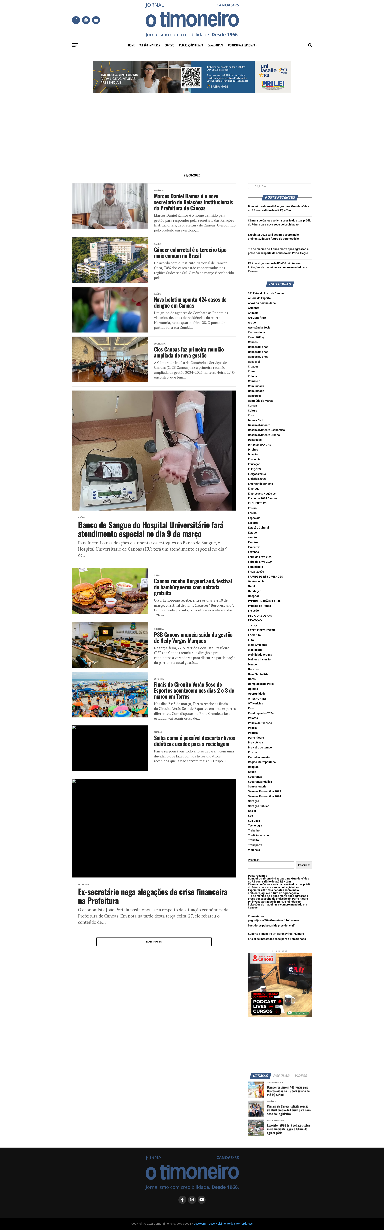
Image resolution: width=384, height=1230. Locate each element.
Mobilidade (255, 650)
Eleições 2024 (257, 474)
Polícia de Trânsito (260, 723)
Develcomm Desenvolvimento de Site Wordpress (223, 1223)
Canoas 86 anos (258, 352)
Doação (253, 454)
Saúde (252, 772)
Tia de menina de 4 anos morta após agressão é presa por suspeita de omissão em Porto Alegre (278, 897)
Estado (252, 532)
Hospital (253, 596)
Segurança (255, 776)
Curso (251, 415)
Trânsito (253, 840)
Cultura (252, 410)
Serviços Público (258, 806)
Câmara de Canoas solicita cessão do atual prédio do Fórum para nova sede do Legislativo (279, 886)
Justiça (252, 625)
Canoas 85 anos (258, 347)
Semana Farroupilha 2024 (264, 796)
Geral (251, 586)
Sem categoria (257, 786)
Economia (254, 459)
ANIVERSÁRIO (257, 318)
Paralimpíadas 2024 (261, 713)
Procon (252, 752)
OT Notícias (255, 703)
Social (252, 811)
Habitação (254, 591)
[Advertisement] (192, 139)
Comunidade (256, 386)
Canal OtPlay (256, 337)
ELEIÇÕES (254, 469)
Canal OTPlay (215, 45)
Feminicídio (255, 567)
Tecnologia (255, 825)
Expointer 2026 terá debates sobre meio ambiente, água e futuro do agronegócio (273, 891)
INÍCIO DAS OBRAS (260, 615)
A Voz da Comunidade (262, 303)
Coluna (252, 376)
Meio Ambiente (257, 645)
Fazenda (253, 552)
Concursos (254, 396)
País (251, 708)
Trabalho (254, 830)
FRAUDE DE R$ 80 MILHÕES (265, 576)
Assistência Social (259, 327)
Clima (251, 371)
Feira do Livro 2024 (260, 562)
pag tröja (253, 920)
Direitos (253, 449)
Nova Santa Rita (258, 674)
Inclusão (253, 610)
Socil (251, 815)
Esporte (253, 523)
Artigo (252, 322)
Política (253, 733)
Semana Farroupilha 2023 (264, 791)
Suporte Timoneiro (260, 934)
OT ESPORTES (257, 698)
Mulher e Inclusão (259, 659)
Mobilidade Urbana (260, 654)
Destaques (255, 440)
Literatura (254, 635)
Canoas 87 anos (258, 357)
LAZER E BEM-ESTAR (261, 630)
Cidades (253, 366)
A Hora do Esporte (259, 298)
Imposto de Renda (259, 606)
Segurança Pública (260, 781)
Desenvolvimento (259, 425)
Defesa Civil (255, 420)
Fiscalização (256, 571)
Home (131, 45)
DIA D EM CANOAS (259, 445)
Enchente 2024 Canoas (262, 498)
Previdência (255, 742)
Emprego (253, 488)
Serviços (253, 801)
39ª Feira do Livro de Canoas (266, 293)
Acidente (253, 308)
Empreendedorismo (260, 484)
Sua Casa (254, 820)
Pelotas (253, 718)
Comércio (254, 381)
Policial (253, 728)
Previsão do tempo (260, 747)
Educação (254, 464)
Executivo (254, 547)
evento (252, 537)
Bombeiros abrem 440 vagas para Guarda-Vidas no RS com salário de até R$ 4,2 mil (278, 880)
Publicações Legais (191, 45)
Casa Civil (254, 362)
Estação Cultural (258, 527)
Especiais (254, 518)
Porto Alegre (256, 737)
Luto (251, 640)
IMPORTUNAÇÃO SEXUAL (264, 601)
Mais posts (154, 941)
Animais (253, 313)
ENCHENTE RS (257, 503)
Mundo (252, 664)
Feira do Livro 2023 (260, 557)
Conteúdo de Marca (260, 401)
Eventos (253, 542)
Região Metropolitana (262, 762)
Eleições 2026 (257, 479)
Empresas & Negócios (262, 493)
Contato (169, 45)
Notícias (253, 669)
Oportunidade (257, 693)
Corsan (252, 405)
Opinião (253, 689)
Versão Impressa (149, 45)
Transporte (255, 845)
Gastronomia (256, 581)
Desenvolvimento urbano (264, 435)
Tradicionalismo (258, 835)
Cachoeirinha (256, 332)
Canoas (253, 342)
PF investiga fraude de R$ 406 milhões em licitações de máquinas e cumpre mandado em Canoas (277, 267)
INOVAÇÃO (255, 620)
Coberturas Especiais (241, 45)
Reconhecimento (259, 757)
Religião (253, 767)
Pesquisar (254, 860)
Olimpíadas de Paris (261, 684)
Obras (252, 679)
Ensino (252, 508)
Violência (254, 850)
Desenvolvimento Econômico (266, 430)
